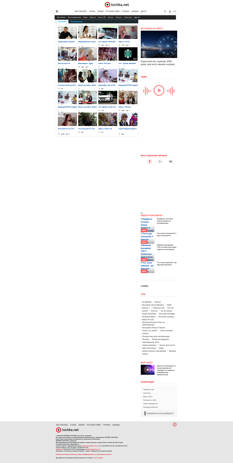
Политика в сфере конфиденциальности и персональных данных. (91, 454)
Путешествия (113, 11)
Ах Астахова (166, 311)
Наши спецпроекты (150, 404)
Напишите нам (148, 389)
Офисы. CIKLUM (125, 107)
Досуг (144, 11)
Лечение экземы (166, 317)
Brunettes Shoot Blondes (153, 305)
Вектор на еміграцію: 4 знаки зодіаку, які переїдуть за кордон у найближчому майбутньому (166, 370)
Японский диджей (160, 339)
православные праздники (154, 351)
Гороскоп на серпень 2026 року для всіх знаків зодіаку (158, 63)
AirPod (158, 302)
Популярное (76, 21)
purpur (145, 311)
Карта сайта (147, 396)
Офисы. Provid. (124, 42)
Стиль (92, 11)
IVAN (169, 305)
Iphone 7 (146, 308)
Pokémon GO (158, 308)
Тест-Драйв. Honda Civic (107, 107)
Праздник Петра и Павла (153, 327)
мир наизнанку (149, 348)
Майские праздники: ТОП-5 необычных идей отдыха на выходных (166, 247)
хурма (145, 354)
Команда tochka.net (150, 407)
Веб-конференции (74, 17)
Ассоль (154, 311)
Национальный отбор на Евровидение (153, 323)
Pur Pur (170, 308)
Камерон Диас (148, 317)
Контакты (147, 393)
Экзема (145, 339)
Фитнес (110, 17)
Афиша (135, 11)
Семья (100, 11)
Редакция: (59, 449)
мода (161, 348)
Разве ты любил (149, 330)
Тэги (143, 294)
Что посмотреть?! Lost (86, 129)
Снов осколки (166, 330)
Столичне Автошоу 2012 (67, 85)
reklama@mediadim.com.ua (90, 446)
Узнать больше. (98, 458)
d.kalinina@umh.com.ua (93, 449)
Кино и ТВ (102, 17)
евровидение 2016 (150, 342)
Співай (145, 333)
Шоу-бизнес (81, 11)
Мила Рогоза (148, 319)
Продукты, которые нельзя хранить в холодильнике (165, 221)
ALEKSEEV (147, 302)
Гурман (125, 11)
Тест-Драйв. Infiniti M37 (107, 42)
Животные (128, 17)
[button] (169, 11)
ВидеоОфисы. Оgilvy (85, 63)
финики (172, 351)
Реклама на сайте (149, 400)
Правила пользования (63, 454)
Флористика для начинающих (156, 336)
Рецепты (119, 17)
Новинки (62, 21)
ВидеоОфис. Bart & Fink (106, 85)
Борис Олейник (149, 314)
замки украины (149, 345)
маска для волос (167, 345)
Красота (93, 17)
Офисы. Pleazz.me (105, 129)
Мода (85, 17)
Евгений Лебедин (167, 314)
